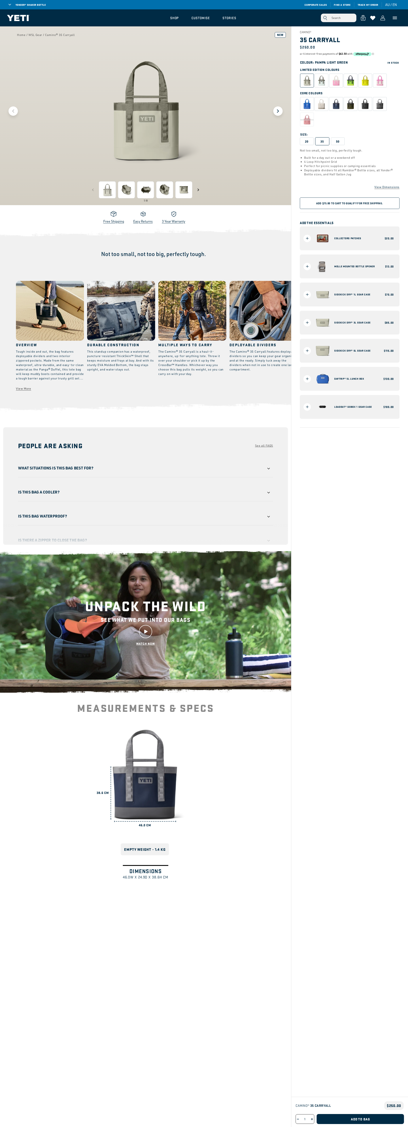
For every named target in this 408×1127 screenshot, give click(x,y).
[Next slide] (278, 111)
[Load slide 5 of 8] (183, 189)
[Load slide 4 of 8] (164, 189)
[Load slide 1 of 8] (107, 189)
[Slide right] (198, 190)
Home (21, 35)
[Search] (325, 18)
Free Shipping (113, 221)
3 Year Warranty (173, 221)
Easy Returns (143, 221)
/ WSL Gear (34, 35)
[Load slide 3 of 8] (145, 189)
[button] (174, 17)
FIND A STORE (342, 4)
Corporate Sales (316, 4)
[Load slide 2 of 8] (126, 189)
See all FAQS (264, 445)
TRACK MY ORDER (368, 4)
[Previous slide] (13, 111)
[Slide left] (93, 190)
